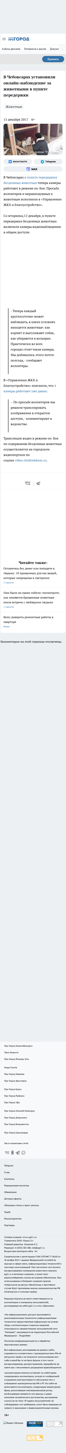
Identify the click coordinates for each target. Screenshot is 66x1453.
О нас (7, 1172)
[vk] (28, 483)
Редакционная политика (16, 1185)
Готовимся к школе (35, 49)
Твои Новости (11, 1052)
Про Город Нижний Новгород (19, 1110)
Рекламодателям (13, 1218)
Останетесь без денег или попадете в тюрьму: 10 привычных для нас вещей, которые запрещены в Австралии (30, 575)
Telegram (8, 1165)
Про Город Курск (12, 1089)
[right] (62, 49)
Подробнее (24, 1335)
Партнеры (9, 1225)
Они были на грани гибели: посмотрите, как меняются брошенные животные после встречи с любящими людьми (31, 599)
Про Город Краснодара (16, 1132)
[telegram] (39, 483)
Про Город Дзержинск (15, 1117)
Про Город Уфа (12, 1102)
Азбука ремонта (11, 49)
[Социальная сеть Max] (33, 169)
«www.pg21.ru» (29, 1237)
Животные (14, 107)
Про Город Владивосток (16, 1124)
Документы (56, 49)
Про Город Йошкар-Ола (16, 1059)
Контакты (9, 1179)
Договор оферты (12, 1198)
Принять (53, 59)
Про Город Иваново (14, 1074)
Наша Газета (10, 1067)
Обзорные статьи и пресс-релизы (21, 1205)
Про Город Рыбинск (14, 1095)
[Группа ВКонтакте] (17, 161)
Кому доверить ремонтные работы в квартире (28, 621)
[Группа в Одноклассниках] (12, 1152)
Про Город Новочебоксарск (18, 1045)
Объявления (10, 1192)
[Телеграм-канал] (48, 161)
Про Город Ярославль (15, 1080)
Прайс (7, 1212)
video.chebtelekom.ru (31, 460)
